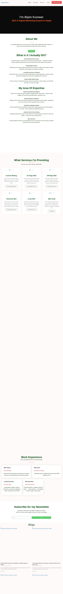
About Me (35, 2)
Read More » (3, 571)
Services (42, 2)
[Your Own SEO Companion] (5, 2)
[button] (44, 2)
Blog (48, 2)
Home (29, 2)
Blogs (31, 524)
